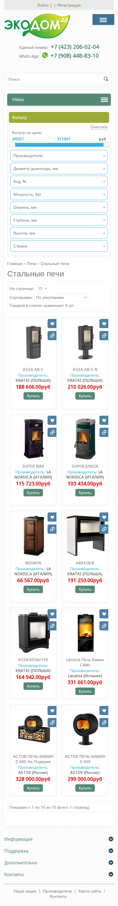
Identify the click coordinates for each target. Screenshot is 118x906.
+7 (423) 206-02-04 (75, 46)
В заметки (52, 323)
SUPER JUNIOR (85, 466)
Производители (57, 891)
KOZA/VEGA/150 (33, 659)
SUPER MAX (33, 466)
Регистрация (69, 5)
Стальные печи (55, 263)
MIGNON (33, 563)
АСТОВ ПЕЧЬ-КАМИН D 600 (85, 759)
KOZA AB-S (33, 369)
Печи (31, 263)
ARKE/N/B (85, 563)
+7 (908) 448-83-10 (75, 55)
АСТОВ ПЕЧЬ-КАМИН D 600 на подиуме (33, 759)
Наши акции (25, 891)
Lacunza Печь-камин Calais (85, 662)
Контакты (58, 896)
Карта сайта (89, 891)
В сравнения (52, 335)
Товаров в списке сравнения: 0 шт (41, 305)
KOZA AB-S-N (85, 369)
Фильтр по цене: (27, 132)
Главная (15, 263)
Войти (43, 5)
